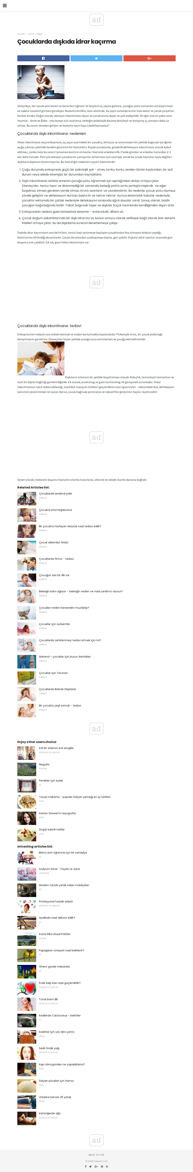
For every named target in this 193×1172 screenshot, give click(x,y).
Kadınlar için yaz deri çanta (56, 1032)
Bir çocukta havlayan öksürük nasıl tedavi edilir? (70, 526)
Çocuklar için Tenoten (53, 673)
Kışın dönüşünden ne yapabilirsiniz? (62, 1064)
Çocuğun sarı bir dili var (54, 575)
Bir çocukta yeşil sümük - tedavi (60, 705)
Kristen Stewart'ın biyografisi (57, 813)
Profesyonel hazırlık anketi (56, 901)
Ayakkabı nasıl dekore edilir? (57, 918)
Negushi (44, 764)
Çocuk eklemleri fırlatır (53, 542)
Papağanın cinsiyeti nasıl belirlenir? (61, 950)
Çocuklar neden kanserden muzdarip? (64, 608)
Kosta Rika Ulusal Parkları (54, 934)
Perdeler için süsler (51, 780)
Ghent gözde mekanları (54, 966)
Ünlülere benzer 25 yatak (55, 1097)
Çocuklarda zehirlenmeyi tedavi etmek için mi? (70, 640)
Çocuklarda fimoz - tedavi (56, 559)
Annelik (21, 33)
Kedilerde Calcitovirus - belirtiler (60, 1015)
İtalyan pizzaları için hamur (56, 1081)
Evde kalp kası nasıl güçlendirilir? (60, 983)
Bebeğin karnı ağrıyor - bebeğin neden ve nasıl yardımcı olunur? (81, 591)
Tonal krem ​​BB (48, 999)
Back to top (96, 1154)
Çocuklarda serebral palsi (55, 493)
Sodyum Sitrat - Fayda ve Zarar (59, 869)
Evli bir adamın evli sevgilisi (56, 748)
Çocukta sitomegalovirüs (55, 510)
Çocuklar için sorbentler (54, 624)
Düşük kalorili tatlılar (52, 829)
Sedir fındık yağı (49, 1048)
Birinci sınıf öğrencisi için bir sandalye (63, 853)
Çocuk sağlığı (35, 33)
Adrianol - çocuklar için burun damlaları (65, 657)
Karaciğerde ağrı (50, 1113)
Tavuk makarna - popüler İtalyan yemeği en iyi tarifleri (74, 797)
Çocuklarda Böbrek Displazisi (57, 689)
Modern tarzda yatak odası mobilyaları (64, 885)
